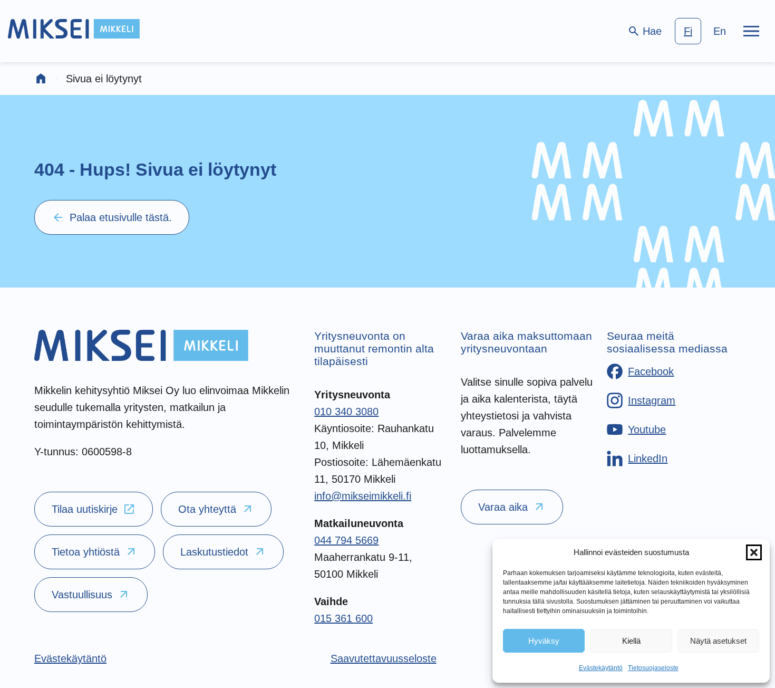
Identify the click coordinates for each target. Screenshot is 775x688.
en (719, 31)
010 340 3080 (346, 411)
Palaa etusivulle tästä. (112, 217)
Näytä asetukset (718, 640)
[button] (754, 552)
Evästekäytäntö (601, 668)
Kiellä (631, 640)
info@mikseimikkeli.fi (362, 496)
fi (688, 31)
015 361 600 (343, 618)
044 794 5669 (346, 540)
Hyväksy (543, 640)
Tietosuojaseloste (653, 668)
